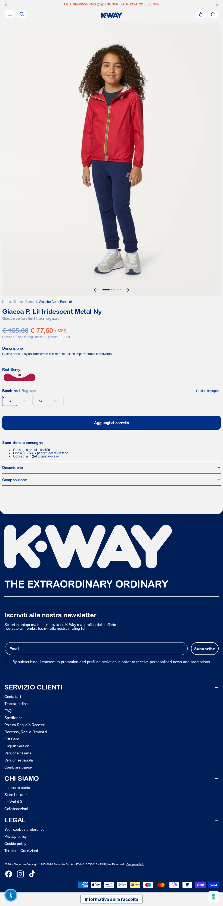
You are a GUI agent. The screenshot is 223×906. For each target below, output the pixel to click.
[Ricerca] (21, 14)
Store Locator (15, 794)
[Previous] (96, 290)
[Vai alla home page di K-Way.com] (111, 15)
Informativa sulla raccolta (111, 899)
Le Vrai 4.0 (13, 802)
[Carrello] (213, 14)
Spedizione (13, 718)
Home (6, 301)
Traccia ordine (16, 703)
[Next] (127, 290)
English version (16, 746)
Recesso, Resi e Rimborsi (25, 732)
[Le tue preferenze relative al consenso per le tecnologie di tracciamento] (213, 896)
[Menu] (9, 14)
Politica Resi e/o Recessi (24, 725)
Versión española (18, 760)
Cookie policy (15, 843)
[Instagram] (20, 874)
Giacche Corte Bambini (55, 301)
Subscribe (204, 648)
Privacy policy (15, 836)
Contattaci (12, 696)
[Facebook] (8, 874)
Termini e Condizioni (21, 850)
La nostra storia (17, 787)
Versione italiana (17, 753)
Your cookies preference (24, 829)
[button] (10, 895)
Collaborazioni (16, 809)
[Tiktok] (32, 874)
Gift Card (11, 739)
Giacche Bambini (25, 301)
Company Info (135, 864)
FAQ (8, 711)
